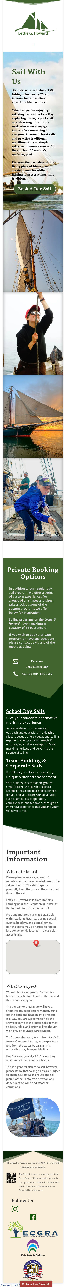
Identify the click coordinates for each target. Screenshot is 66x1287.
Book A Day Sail (34, 188)
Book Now (6, 1285)
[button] (37, 943)
